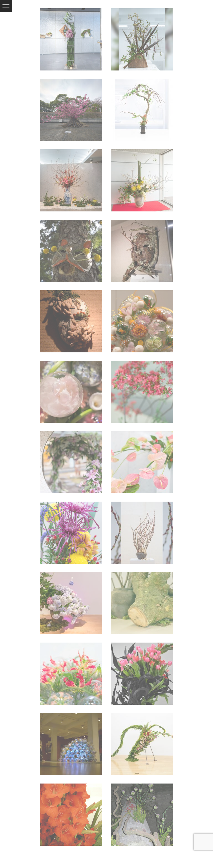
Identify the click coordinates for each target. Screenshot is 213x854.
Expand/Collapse (6, 6)
